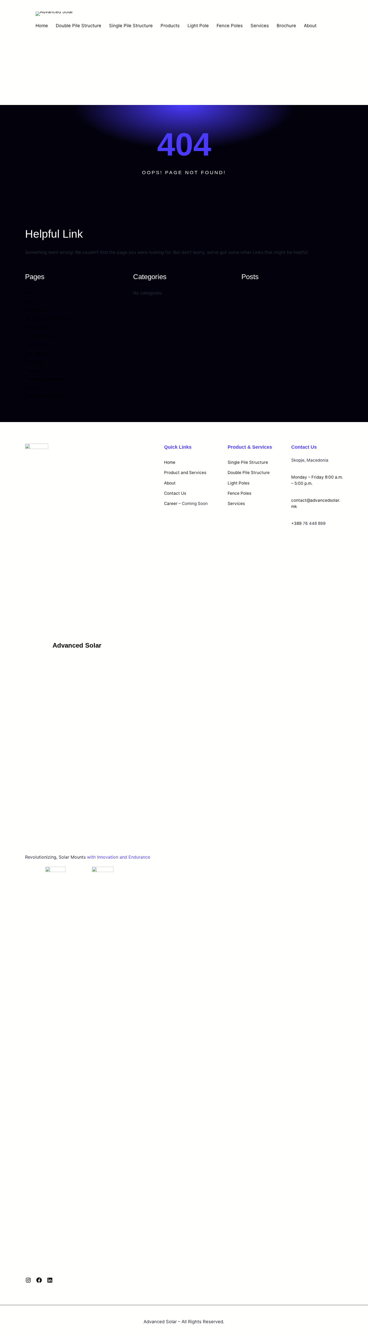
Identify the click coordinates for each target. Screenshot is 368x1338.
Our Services (38, 353)
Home (42, 25)
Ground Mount (39, 336)
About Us (34, 301)
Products (170, 25)
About (310, 25)
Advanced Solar (77, 645)
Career (171, 503)
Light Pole (198, 25)
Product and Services (185, 472)
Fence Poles (230, 25)
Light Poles (238, 483)
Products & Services (45, 379)
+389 (296, 523)
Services (260, 25)
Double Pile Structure (78, 25)
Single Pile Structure (131, 25)
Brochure (286, 25)
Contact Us (36, 310)
